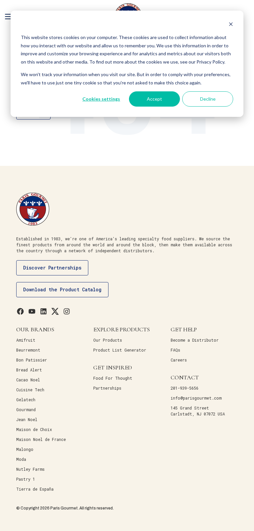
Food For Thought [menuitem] (112, 378)
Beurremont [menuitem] (28, 350)
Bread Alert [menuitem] (29, 369)
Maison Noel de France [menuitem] (41, 439)
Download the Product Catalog (62, 289)
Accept (154, 99)
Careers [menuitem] (179, 359)
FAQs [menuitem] (175, 350)
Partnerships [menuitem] (107, 388)
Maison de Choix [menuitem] (34, 429)
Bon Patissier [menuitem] (31, 359)
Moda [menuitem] (21, 459)
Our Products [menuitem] (107, 340)
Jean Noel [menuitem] (26, 419)
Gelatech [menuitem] (25, 399)
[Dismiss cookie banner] (231, 25)
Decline (208, 99)
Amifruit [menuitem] (25, 340)
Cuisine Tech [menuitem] (30, 389)
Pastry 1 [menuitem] (25, 479)
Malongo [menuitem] (24, 449)
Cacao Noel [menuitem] (28, 379)
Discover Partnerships (52, 268)
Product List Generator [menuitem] (119, 350)
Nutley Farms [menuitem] (30, 469)
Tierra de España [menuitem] (35, 489)
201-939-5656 (184, 388)
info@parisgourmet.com (196, 398)
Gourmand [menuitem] (26, 409)
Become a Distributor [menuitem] (195, 340)
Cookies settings (101, 99)
